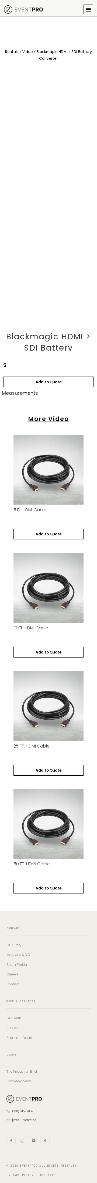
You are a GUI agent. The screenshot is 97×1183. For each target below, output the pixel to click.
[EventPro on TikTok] (45, 1140)
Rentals (12, 51)
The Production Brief (21, 1071)
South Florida (16, 964)
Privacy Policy (20, 1175)
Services (12, 1028)
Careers (12, 974)
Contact (12, 984)
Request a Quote (19, 1037)
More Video (48, 419)
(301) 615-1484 (22, 1111)
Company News (19, 1081)
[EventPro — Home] (24, 1099)
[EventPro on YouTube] (33, 1140)
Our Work (13, 1018)
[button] (88, 9)
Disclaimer (50, 1175)
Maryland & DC (18, 954)
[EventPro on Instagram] (22, 1140)
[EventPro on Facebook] (11, 1140)
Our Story (13, 945)
